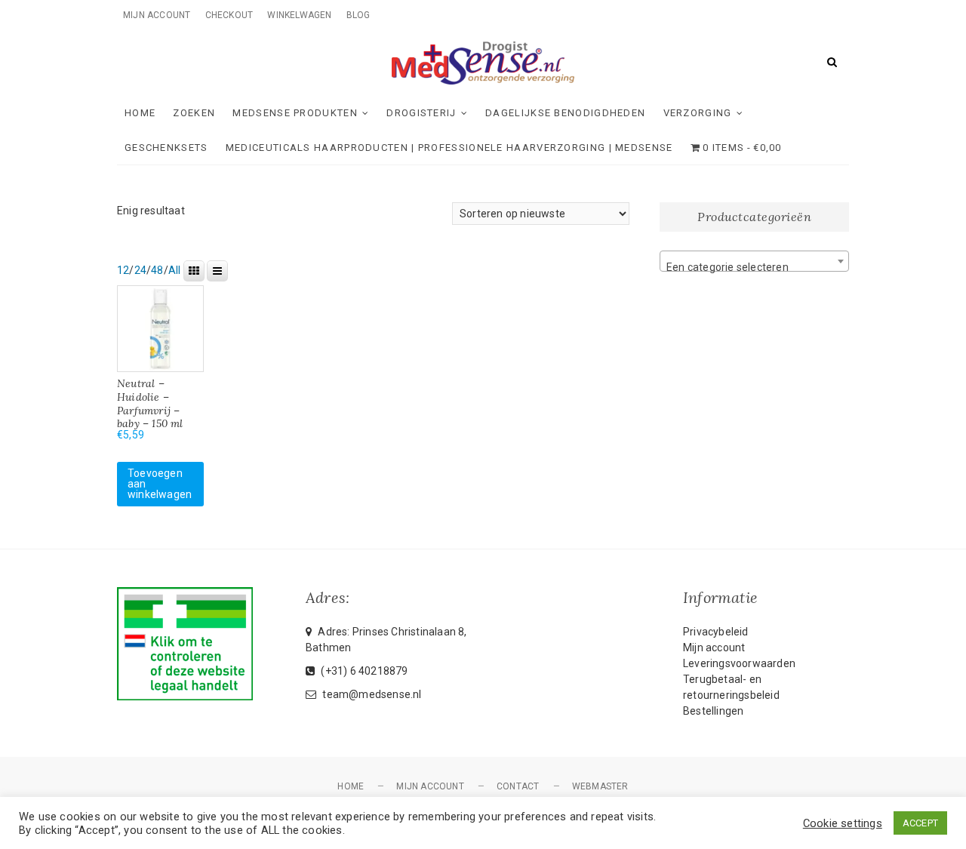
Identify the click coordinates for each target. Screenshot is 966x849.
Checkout (229, 15)
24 (140, 270)
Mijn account (156, 15)
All (174, 270)
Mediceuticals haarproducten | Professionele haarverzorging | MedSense (449, 147)
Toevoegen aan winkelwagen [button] (160, 483)
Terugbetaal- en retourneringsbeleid (731, 687)
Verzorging (697, 112)
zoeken (194, 112)
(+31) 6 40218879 (363, 671)
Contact (518, 786)
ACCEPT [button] (920, 823)
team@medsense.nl (370, 694)
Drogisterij (421, 112)
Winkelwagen (299, 15)
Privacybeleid (716, 632)
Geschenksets (166, 147)
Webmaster (600, 786)
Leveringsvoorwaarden (739, 663)
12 (123, 270)
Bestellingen (713, 711)
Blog (358, 15)
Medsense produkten (294, 112)
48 (157, 270)
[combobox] (754, 261)
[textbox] (754, 267)
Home (140, 112)
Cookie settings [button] (842, 823)
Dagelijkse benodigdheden (565, 112)
